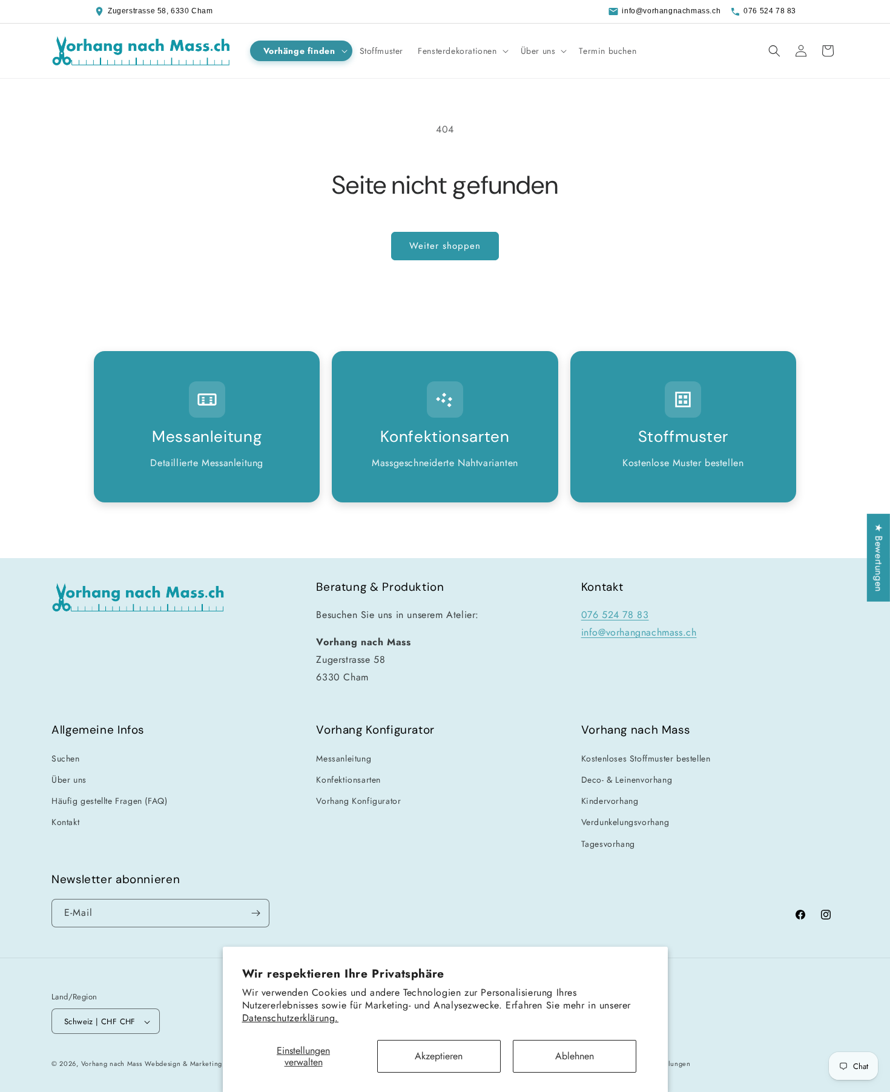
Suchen (65, 758)
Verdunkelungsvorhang (625, 821)
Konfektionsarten (348, 779)
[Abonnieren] (255, 913)
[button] (301, 51)
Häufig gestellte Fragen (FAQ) (109, 800)
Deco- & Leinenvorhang (627, 779)
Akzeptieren (439, 1056)
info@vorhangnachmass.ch (671, 11)
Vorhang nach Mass (111, 1064)
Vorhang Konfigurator (358, 800)
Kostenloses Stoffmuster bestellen (646, 758)
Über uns (69, 779)
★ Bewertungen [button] (879, 558)
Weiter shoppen (445, 245)
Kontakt (65, 821)
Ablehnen (574, 1056)
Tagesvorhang (608, 843)
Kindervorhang (610, 800)
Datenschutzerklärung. (290, 1018)
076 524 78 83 (769, 11)
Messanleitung (343, 758)
